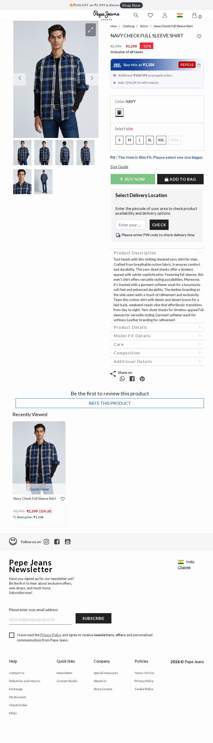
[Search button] (135, 15)
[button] (19, 79)
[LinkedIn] (46, 541)
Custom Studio (67, 681)
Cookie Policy (144, 689)
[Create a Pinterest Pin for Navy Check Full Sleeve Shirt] (142, 378)
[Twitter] (67, 541)
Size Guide (119, 166)
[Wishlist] (61, 499)
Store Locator (103, 689)
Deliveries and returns (24, 681)
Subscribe (93, 618)
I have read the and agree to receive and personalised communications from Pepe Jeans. (84, 637)
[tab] (157, 252)
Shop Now (131, 5)
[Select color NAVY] (119, 113)
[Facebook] (57, 541)
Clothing (128, 26)
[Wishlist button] (150, 15)
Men (113, 26)
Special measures (106, 673)
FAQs (13, 713)
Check (159, 224)
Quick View (39, 489)
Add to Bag (182, 179)
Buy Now (134, 179)
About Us (100, 681)
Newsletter (64, 673)
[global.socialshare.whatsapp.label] (122, 378)
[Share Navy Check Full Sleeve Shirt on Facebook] (133, 378)
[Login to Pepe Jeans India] (165, 15)
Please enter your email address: (33, 610)
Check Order (18, 705)
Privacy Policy (50, 635)
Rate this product (110, 403)
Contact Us (16, 673)
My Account (17, 697)
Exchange (16, 689)
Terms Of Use (144, 673)
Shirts (144, 26)
